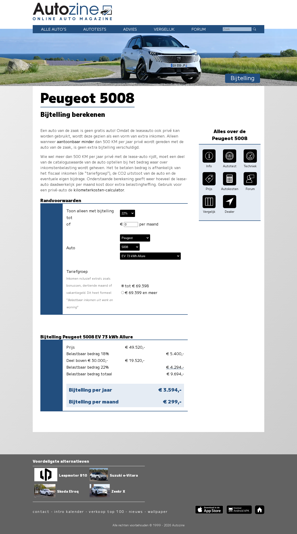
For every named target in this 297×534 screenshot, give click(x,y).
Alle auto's (53, 29)
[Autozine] (148, 10)
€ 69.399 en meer (141, 292)
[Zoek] (254, 28)
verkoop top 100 (106, 511)
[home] (258, 512)
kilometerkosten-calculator (99, 190)
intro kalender (69, 511)
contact (41, 511)
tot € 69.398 (137, 285)
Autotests (94, 29)
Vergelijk (164, 29)
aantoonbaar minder (75, 141)
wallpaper (158, 511)
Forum (198, 29)
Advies (130, 29)
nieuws (136, 511)
